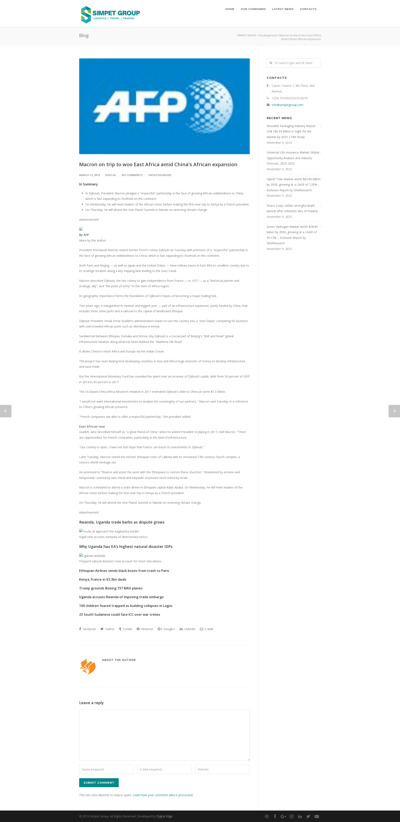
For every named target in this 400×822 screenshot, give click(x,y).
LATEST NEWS (283, 9)
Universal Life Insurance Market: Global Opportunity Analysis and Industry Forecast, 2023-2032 (293, 157)
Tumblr (127, 629)
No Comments (132, 175)
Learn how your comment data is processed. (163, 795)
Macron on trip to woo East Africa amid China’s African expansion (158, 164)
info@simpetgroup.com (287, 105)
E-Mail (208, 629)
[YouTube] (316, 816)
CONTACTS (308, 9)
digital (110, 175)
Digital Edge (164, 816)
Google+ (169, 629)
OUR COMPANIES (253, 9)
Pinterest (146, 629)
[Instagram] (292, 816)
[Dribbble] (266, 816)
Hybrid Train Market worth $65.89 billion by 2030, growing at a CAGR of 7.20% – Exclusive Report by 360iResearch (293, 184)
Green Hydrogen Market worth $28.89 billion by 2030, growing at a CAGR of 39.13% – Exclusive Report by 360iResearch (292, 235)
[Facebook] (275, 816)
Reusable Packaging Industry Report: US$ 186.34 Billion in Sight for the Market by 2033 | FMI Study (291, 131)
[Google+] (283, 816)
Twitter (109, 629)
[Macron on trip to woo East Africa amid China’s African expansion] (164, 106)
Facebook (89, 629)
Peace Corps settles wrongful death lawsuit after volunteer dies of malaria (292, 208)
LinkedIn (189, 629)
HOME (229, 9)
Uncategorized (268, 35)
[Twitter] (308, 816)
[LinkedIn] (300, 816)
